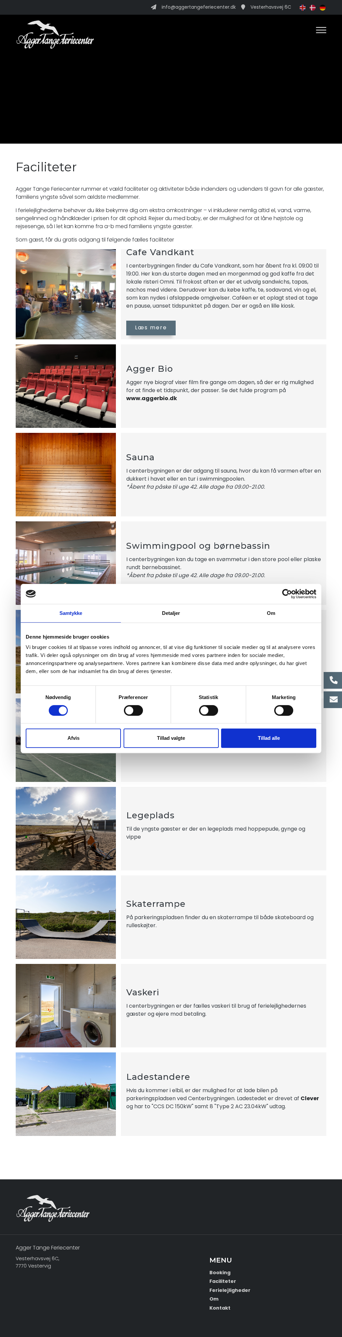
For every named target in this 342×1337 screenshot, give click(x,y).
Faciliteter (222, 1281)
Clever (310, 1098)
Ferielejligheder (229, 1290)
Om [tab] (271, 613)
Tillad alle (269, 738)
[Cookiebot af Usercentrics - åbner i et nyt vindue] (287, 594)
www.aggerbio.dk (151, 398)
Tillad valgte (171, 738)
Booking (219, 1272)
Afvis (73, 738)
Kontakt (219, 1308)
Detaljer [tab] (171, 613)
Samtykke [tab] (70, 613)
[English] (301, 7)
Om (213, 1299)
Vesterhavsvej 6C (270, 7)
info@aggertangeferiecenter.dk (199, 7)
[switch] (133, 710)
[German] (321, 7)
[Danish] (311, 7)
